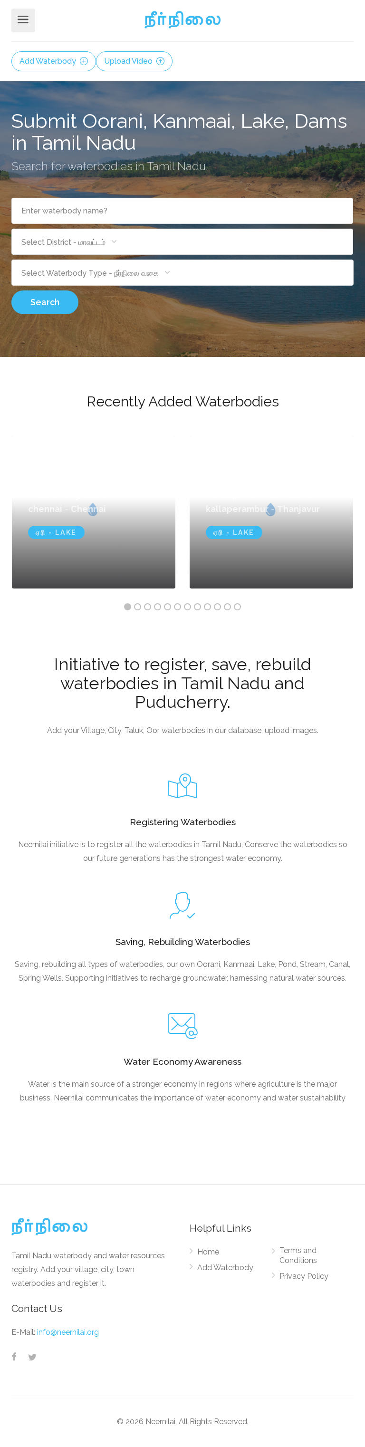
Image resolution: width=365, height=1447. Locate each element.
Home (208, 1251)
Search (44, 302)
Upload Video (129, 61)
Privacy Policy (303, 1276)
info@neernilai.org (68, 1332)
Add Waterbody (48, 61)
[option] (271, 512)
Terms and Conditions (298, 1255)
